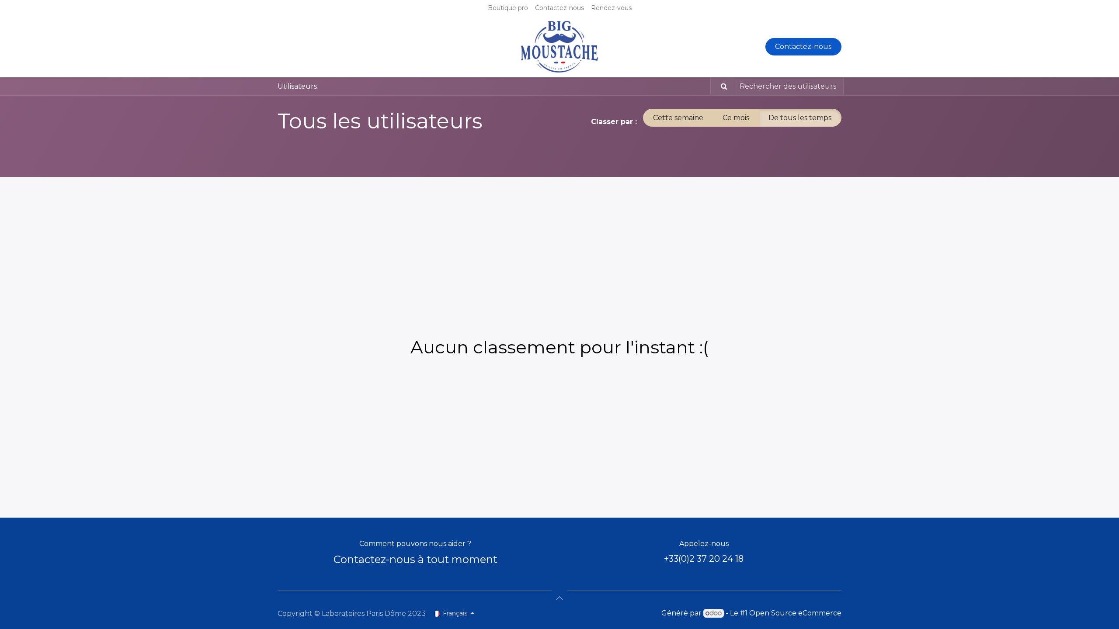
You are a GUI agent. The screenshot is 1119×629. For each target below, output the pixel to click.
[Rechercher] (720, 86)
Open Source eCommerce (795, 613)
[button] (559, 598)
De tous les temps (799, 118)
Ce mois (736, 118)
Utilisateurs (297, 86)
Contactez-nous (803, 46)
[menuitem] (508, 8)
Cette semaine (678, 118)
